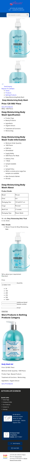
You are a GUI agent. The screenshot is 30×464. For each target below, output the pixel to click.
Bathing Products (11, 95)
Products (8, 93)
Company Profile (7, 402)
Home (7, 91)
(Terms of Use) (18, 456)
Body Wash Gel (7, 364)
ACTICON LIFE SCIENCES (16, 9)
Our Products (6, 404)
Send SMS (16, 448)
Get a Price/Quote (7, 107)
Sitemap (5, 409)
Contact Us (6, 407)
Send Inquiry (8, 86)
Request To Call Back (8, 89)
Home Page (6, 400)
